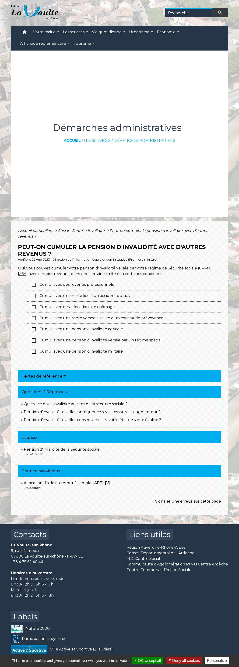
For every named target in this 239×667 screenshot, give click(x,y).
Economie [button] (166, 32)
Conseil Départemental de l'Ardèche (160, 553)
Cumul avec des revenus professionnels (72, 285)
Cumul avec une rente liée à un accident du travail (82, 296)
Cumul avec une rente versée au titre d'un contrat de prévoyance (97, 318)
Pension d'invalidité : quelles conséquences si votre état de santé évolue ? (92, 420)
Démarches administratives (144, 140)
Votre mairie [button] (44, 32)
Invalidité (96, 230)
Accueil (72, 140)
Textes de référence (42, 376)
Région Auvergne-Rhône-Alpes (156, 547)
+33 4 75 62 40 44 (27, 562)
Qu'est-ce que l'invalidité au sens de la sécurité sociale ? (75, 404)
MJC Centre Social (143, 558)
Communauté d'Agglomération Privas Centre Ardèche (177, 564)
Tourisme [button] (83, 43)
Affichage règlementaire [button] (43, 43)
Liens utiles (149, 534)
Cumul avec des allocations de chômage (73, 307)
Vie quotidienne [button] (107, 32)
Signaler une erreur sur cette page (188, 501)
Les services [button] (74, 32)
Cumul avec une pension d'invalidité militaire (77, 351)
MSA (22, 274)
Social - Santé (71, 230)
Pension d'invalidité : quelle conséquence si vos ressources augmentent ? (92, 412)
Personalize (217, 661)
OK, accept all (149, 661)
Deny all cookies (185, 661)
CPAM (204, 268)
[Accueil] (34, 12)
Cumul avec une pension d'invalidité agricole (77, 329)
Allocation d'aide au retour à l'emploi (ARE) (67, 483)
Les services (97, 140)
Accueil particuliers (36, 230)
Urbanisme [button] (139, 32)
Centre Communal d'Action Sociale (159, 570)
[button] (24, 33)
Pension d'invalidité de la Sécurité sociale (62, 449)
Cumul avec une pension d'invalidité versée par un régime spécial (96, 340)
